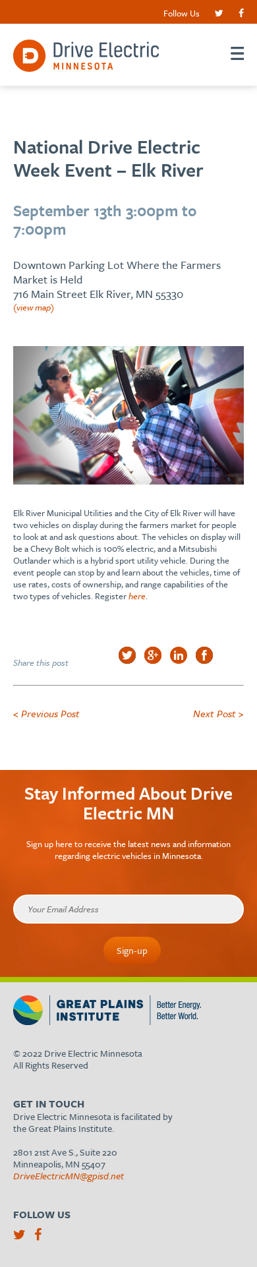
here (137, 596)
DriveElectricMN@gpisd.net (68, 1176)
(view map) (33, 307)
